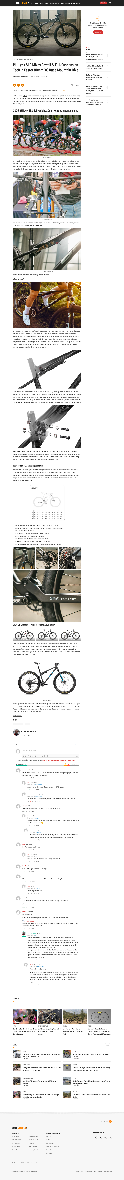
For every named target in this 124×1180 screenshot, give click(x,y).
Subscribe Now (62, 600)
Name (40, 591)
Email (40, 583)
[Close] (87, 571)
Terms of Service (52, 605)
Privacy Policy (42, 605)
